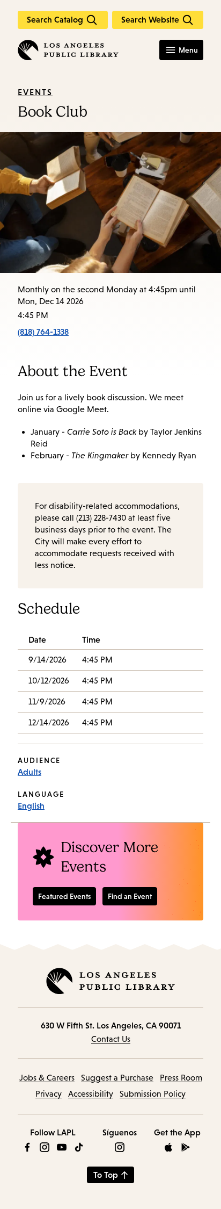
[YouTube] (61, 1147)
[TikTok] (78, 1147)
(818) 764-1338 (43, 331)
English (31, 805)
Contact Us (110, 1039)
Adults (29, 771)
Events (35, 92)
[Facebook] (27, 1147)
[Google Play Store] (185, 1147)
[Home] (68, 50)
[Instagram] (44, 1147)
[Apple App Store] (168, 1147)
